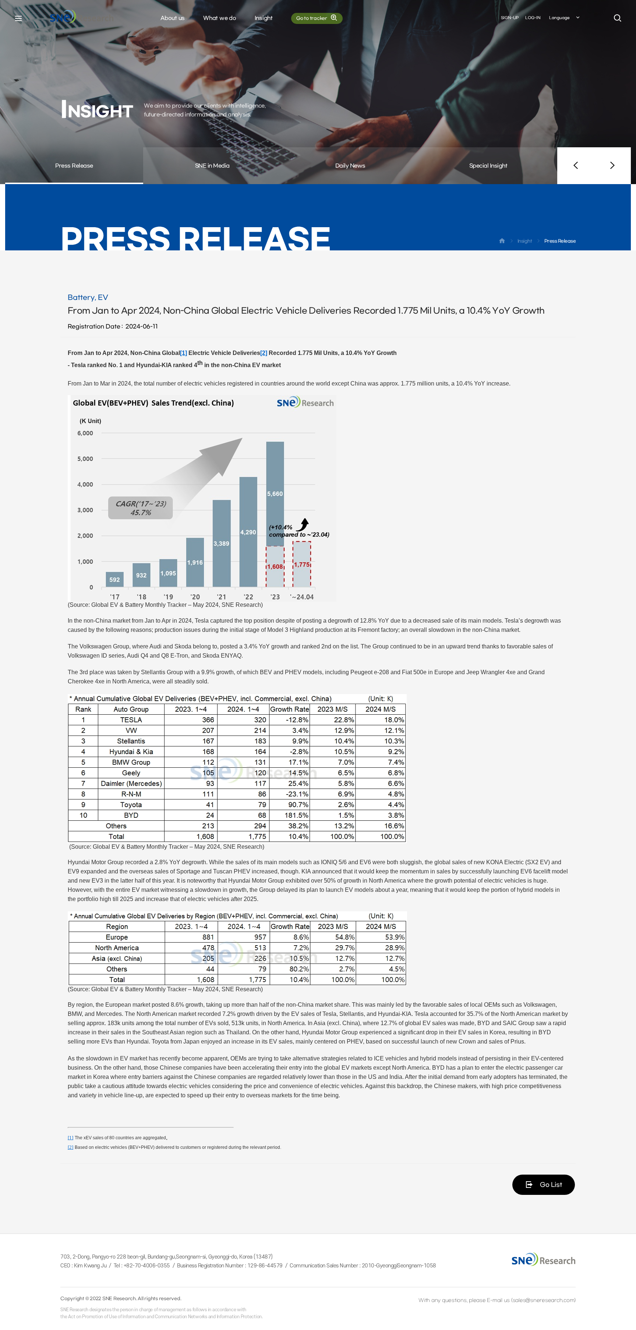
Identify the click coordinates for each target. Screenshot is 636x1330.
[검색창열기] (617, 18)
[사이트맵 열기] (18, 18)
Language (559, 18)
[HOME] (502, 242)
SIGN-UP (510, 18)
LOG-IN (533, 18)
